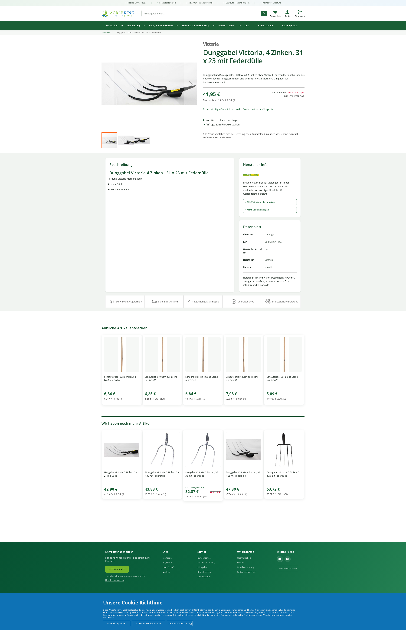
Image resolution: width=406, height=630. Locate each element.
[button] (108, 84)
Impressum (108, 617)
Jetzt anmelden (117, 569)
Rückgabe (202, 567)
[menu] (203, 25)
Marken (166, 572)
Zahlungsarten (204, 576)
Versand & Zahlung (206, 562)
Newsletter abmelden (114, 580)
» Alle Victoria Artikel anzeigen (260, 202)
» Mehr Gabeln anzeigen (257, 209)
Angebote (167, 562)
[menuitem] (113, 25)
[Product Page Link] (121, 371)
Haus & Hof (168, 567)
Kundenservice (204, 557)
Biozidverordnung (245, 567)
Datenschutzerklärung (180, 623)
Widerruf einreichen (288, 568)
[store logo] (120, 13)
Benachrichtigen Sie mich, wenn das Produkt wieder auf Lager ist (238, 109)
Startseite (106, 32)
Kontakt (241, 562)
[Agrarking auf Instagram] (288, 559)
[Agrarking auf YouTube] (280, 559)
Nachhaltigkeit (244, 557)
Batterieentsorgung (246, 572)
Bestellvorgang (204, 572)
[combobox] (204, 13)
